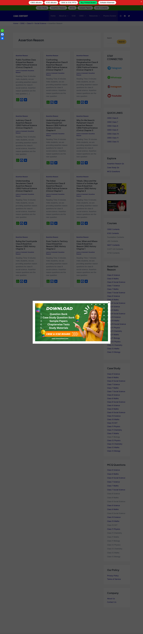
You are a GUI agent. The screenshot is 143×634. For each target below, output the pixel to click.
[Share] (2, 38)
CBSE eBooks (36, 3)
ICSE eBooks (51, 3)
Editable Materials (107, 3)
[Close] (141, 1)
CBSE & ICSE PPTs (68, 3)
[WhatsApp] (2, 30)
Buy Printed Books (88, 3)
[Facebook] (2, 34)
